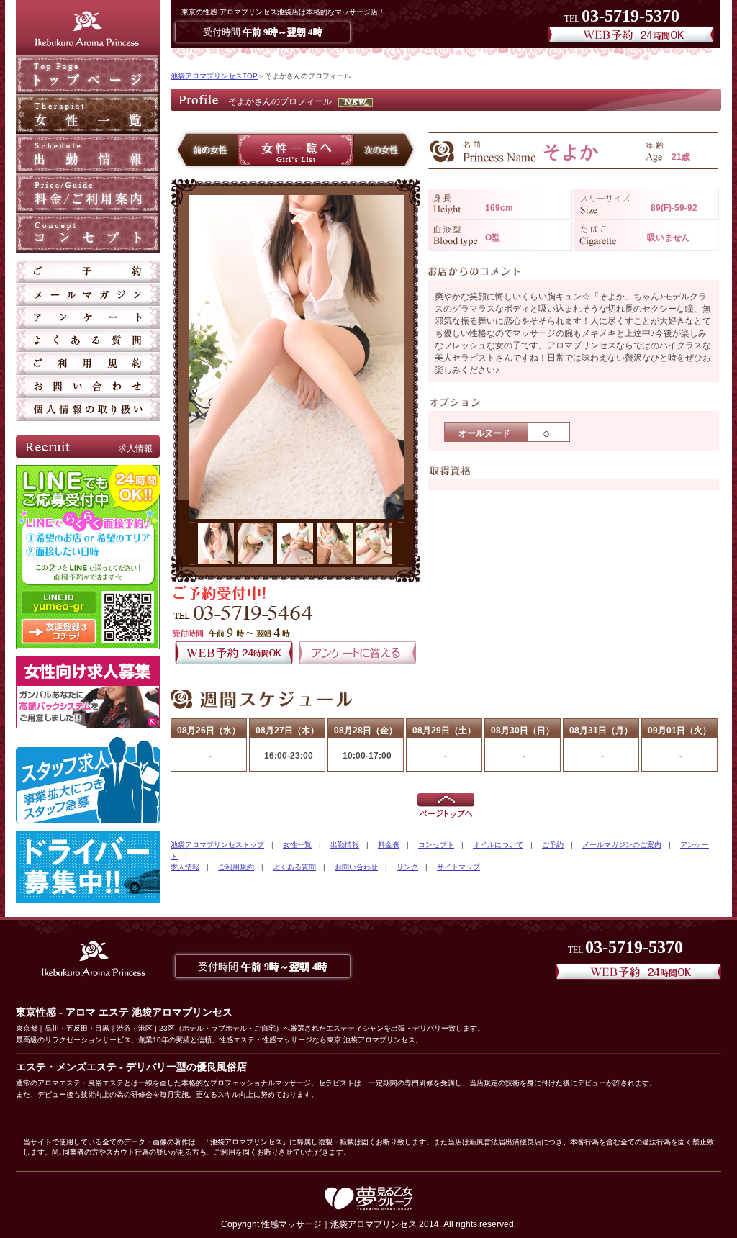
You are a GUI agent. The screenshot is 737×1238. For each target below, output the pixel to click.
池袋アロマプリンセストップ (217, 845)
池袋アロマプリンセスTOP (214, 76)
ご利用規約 (236, 867)
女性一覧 (297, 845)
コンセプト (436, 845)
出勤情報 (344, 845)
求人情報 (185, 867)
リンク (407, 867)
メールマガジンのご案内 (621, 845)
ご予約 (553, 845)
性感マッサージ (291, 1224)
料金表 (388, 845)
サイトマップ (458, 867)
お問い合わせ (356, 867)
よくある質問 (294, 867)
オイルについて (498, 845)
